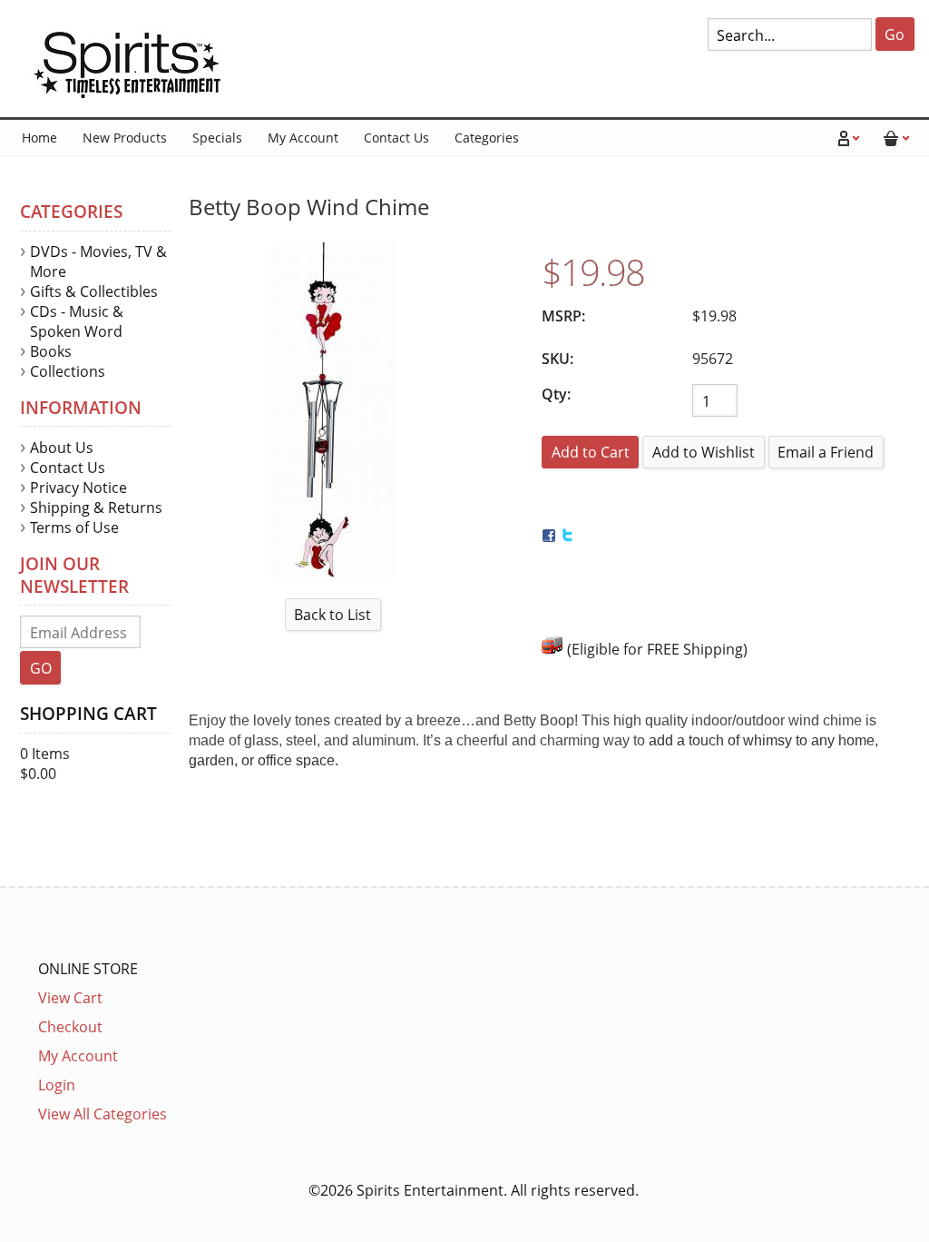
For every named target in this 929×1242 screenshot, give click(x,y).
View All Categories (102, 1114)
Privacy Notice (78, 488)
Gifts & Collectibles (94, 291)
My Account (303, 137)
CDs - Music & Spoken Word (76, 321)
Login (56, 1085)
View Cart (70, 998)
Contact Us (396, 137)
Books (51, 351)
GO (41, 668)
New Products (125, 137)
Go (895, 34)
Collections (67, 371)
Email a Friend (825, 452)
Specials (217, 137)
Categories (487, 137)
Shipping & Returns (96, 508)
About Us (61, 448)
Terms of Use (74, 527)
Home (39, 137)
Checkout (70, 1027)
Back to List (332, 615)
